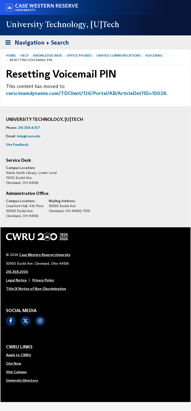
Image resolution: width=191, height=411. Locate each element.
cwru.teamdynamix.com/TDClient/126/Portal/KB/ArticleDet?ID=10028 (86, 93)
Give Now (13, 363)
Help (24, 55)
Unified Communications (118, 55)
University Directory (22, 380)
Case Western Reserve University (44, 254)
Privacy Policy (43, 280)
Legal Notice (16, 280)
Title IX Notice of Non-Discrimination (36, 288)
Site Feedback (17, 144)
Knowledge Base (47, 55)
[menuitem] (22, 355)
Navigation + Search (35, 44)
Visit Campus (16, 372)
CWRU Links (19, 347)
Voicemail (154, 55)
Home (11, 55)
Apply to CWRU (18, 355)
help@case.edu (28, 136)
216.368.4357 (29, 127)
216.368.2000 (17, 271)
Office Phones (79, 55)
